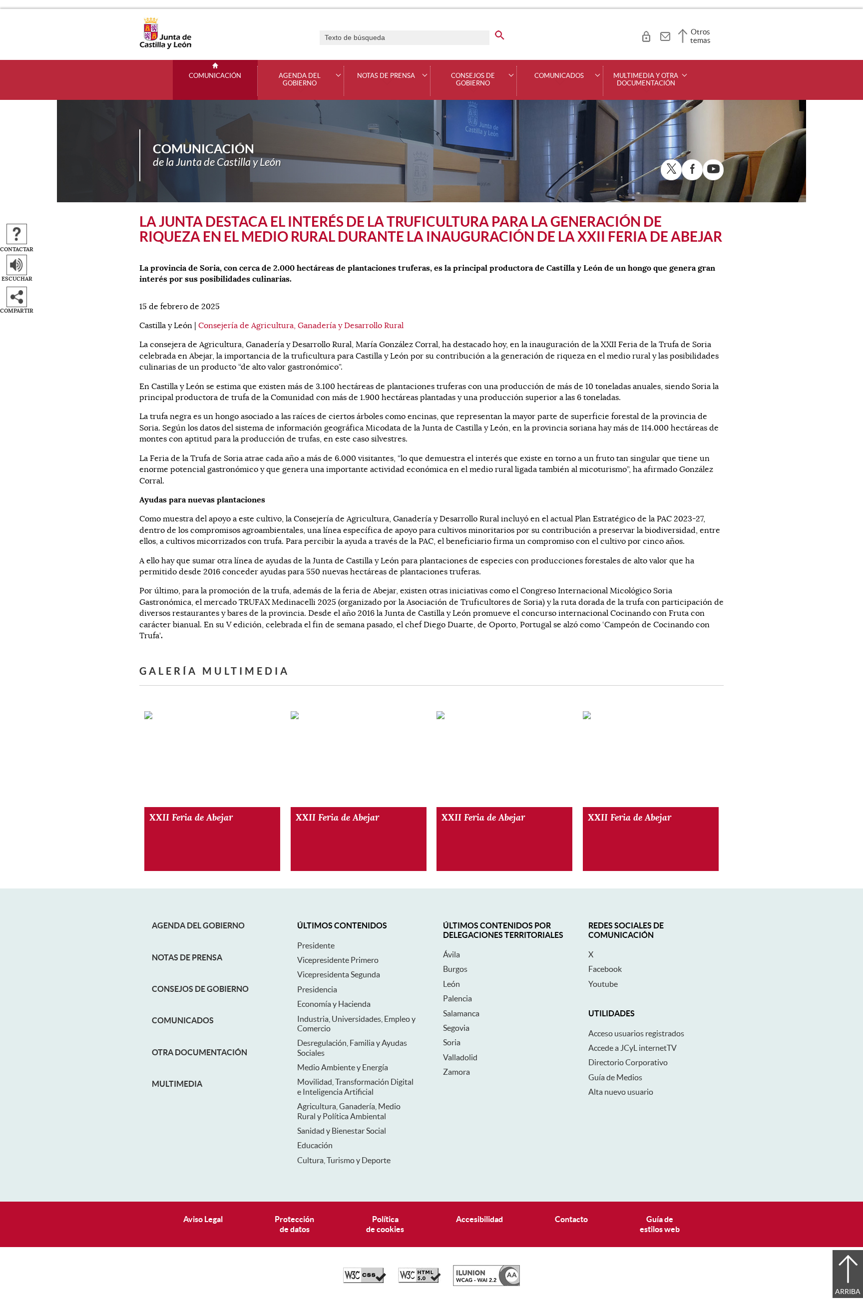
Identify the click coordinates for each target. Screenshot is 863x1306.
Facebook (605, 968)
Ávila (451, 954)
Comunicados (183, 1020)
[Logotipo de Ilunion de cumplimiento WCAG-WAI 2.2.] (486, 1284)
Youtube (603, 983)
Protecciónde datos (294, 1224)
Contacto (571, 1219)
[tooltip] (646, 34)
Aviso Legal (203, 1219)
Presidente (316, 945)
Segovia (456, 1027)
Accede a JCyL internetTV (632, 1047)
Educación (315, 1145)
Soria (451, 1042)
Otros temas (700, 35)
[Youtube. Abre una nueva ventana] (713, 169)
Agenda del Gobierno (198, 925)
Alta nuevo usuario (620, 1091)
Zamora (456, 1071)
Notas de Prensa (187, 957)
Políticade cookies (385, 1224)
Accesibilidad (479, 1219)
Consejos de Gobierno (200, 988)
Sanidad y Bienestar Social (341, 1130)
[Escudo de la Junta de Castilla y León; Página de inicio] (165, 47)
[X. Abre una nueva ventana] (671, 169)
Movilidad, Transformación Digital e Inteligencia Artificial (355, 1086)
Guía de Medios (615, 1077)
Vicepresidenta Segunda (338, 974)
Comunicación (215, 75)
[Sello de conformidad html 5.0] (419, 1281)
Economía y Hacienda (334, 1003)
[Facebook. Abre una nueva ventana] (692, 169)
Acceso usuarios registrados (636, 1033)
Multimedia (177, 1083)
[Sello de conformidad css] (364, 1281)
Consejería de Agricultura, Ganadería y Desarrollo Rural (301, 326)
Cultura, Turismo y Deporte (344, 1160)
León (451, 983)
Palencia (457, 998)
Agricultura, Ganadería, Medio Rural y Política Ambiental (349, 1111)
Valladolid (460, 1057)
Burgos (455, 968)
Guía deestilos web (660, 1224)
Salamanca (461, 1013)
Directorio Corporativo (628, 1062)
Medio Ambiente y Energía (342, 1067)
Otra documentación (199, 1052)
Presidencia (317, 989)
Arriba (848, 1292)
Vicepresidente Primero (338, 959)
